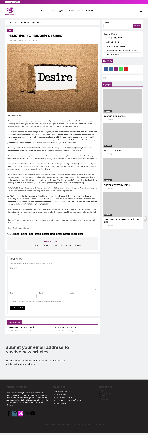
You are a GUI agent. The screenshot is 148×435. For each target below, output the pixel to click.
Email (41, 293)
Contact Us (90, 11)
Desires (24, 234)
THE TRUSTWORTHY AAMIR (116, 46)
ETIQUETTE (107, 111)
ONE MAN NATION (112, 42)
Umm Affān (12, 41)
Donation (80, 11)
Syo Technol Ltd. (99, 424)
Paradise (66, 234)
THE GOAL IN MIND (112, 54)
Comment (13, 268)
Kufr (52, 234)
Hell (31, 234)
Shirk (74, 234)
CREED (10, 30)
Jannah (38, 234)
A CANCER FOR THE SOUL (66, 327)
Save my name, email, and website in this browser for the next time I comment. (37, 301)
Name (12, 293)
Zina (80, 234)
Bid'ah (16, 234)
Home (43, 11)
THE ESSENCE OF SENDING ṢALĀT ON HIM (121, 50)
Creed (71, 11)
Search (106, 22)
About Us (52, 11)
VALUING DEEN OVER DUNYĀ (21, 327)
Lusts (59, 234)
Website (71, 293)
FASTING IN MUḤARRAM (114, 38)
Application (62, 11)
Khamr (45, 234)
